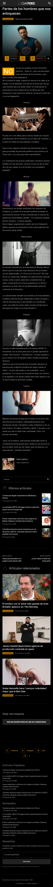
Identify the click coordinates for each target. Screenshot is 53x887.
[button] (4, 3)
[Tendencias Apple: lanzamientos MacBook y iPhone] (46, 497)
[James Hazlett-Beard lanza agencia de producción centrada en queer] (26, 629)
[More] (48, 58)
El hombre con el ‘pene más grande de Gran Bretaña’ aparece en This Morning (25, 605)
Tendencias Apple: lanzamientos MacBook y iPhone (19, 496)
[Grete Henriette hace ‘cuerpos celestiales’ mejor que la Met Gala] (26, 672)
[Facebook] (7, 751)
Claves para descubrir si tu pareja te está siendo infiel (11, 559)
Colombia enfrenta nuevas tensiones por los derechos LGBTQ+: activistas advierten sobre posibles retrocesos (19, 531)
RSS (43, 751)
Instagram (30, 751)
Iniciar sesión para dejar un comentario (26, 722)
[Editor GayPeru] (8, 464)
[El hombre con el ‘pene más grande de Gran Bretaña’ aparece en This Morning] (26, 587)
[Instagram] (23, 751)
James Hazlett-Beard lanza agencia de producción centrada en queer (22, 647)
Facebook (14, 751)
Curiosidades (8, 19)
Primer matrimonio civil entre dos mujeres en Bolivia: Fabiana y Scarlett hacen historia (19, 520)
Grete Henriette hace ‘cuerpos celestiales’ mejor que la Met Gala (24, 690)
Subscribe (26, 861)
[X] (25, 756)
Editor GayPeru (22, 459)
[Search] (48, 479)
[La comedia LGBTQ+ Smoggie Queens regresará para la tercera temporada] (46, 509)
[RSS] (38, 751)
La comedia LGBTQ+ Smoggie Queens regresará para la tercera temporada (20, 508)
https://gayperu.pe (23, 463)
